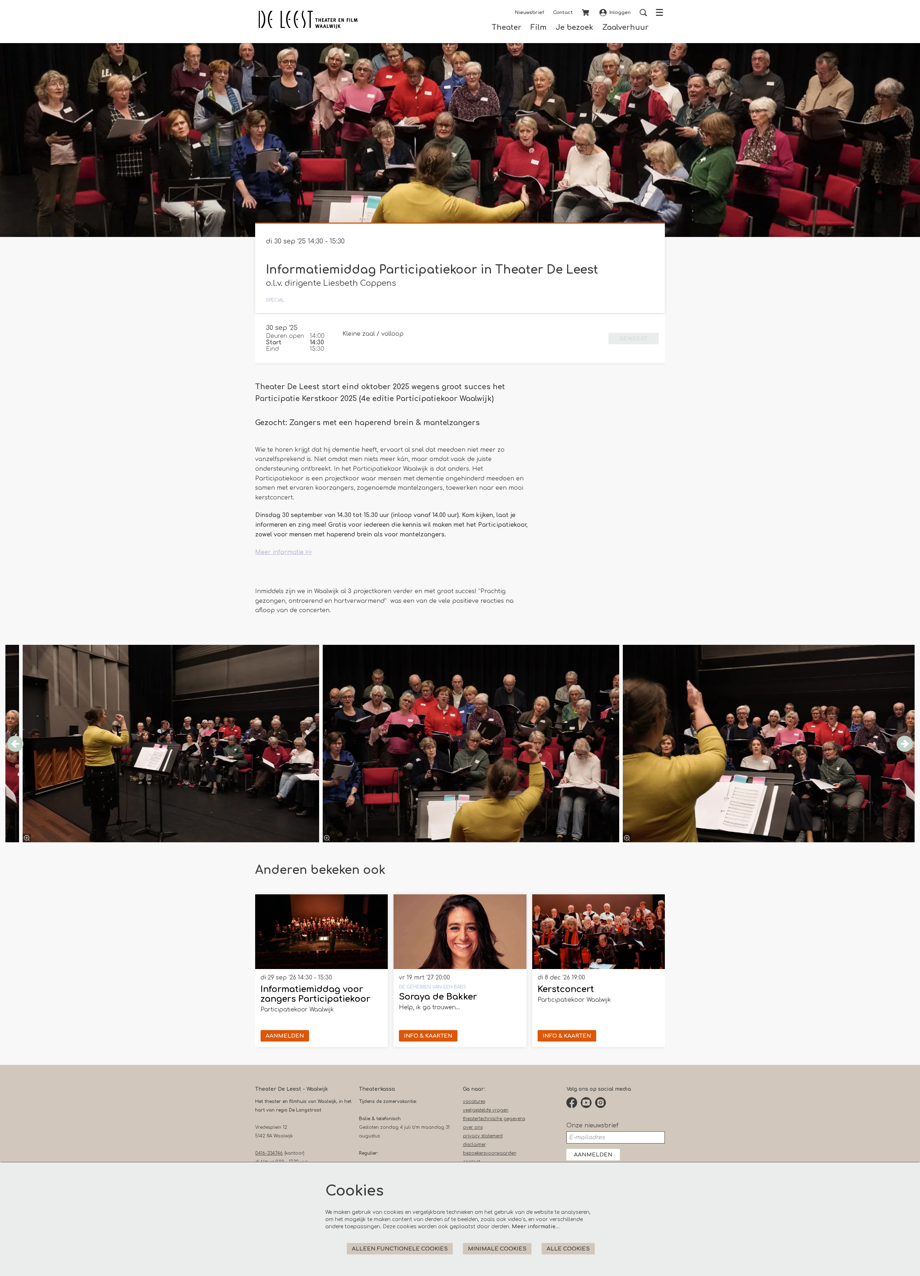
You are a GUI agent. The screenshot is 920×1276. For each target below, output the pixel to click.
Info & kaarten (428, 1036)
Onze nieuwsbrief (592, 1125)
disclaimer (474, 1144)
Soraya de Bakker (438, 997)
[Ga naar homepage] (308, 19)
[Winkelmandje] (586, 12)
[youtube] (586, 1102)
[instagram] (600, 1102)
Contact (563, 12)
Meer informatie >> (283, 552)
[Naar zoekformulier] (643, 12)
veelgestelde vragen (486, 1110)
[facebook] (571, 1102)
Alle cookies (568, 1249)
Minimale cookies (497, 1249)
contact (471, 1161)
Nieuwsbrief (529, 12)
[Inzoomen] (327, 838)
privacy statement (483, 1135)
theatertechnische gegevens (494, 1118)
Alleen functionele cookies (400, 1249)
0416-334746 (269, 1153)
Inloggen (620, 12)
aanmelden (285, 1036)
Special (275, 300)
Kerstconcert (566, 989)
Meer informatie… (536, 1226)
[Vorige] (15, 744)
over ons (473, 1127)
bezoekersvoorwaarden (489, 1153)
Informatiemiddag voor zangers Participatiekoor (315, 994)
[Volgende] (905, 744)
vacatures (474, 1101)
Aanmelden (593, 1155)
